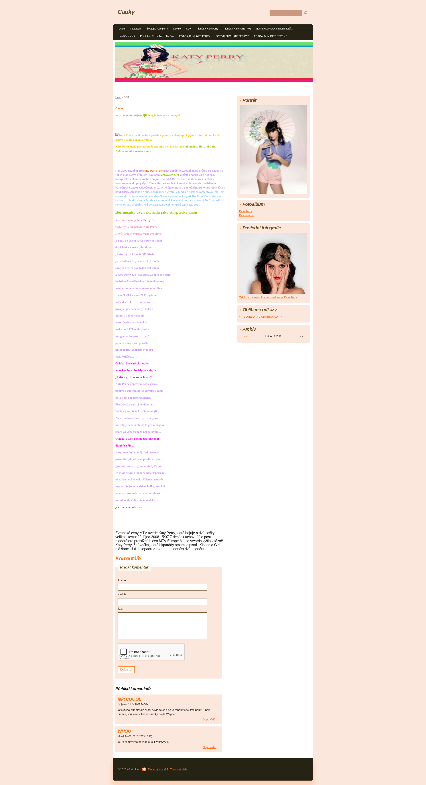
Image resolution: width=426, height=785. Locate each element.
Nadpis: (122, 594)
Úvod (122, 28)
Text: (120, 608)
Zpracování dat (179, 769)
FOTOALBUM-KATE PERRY (194, 36)
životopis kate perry (157, 28)
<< (245, 336)
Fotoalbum (135, 28)
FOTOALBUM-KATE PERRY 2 (232, 36)
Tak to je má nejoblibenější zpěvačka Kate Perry (268, 297)
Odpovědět (209, 719)
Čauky (126, 11)
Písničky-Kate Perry (207, 28)
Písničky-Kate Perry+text (237, 28)
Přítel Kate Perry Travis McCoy (157, 36)
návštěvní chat (127, 36)
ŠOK (188, 28)
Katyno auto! (246, 215)
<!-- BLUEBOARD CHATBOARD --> (260, 316)
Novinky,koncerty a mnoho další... (274, 28)
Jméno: (122, 580)
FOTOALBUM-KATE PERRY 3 (270, 36)
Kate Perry (245, 211)
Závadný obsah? (158, 769)
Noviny (177, 28)
